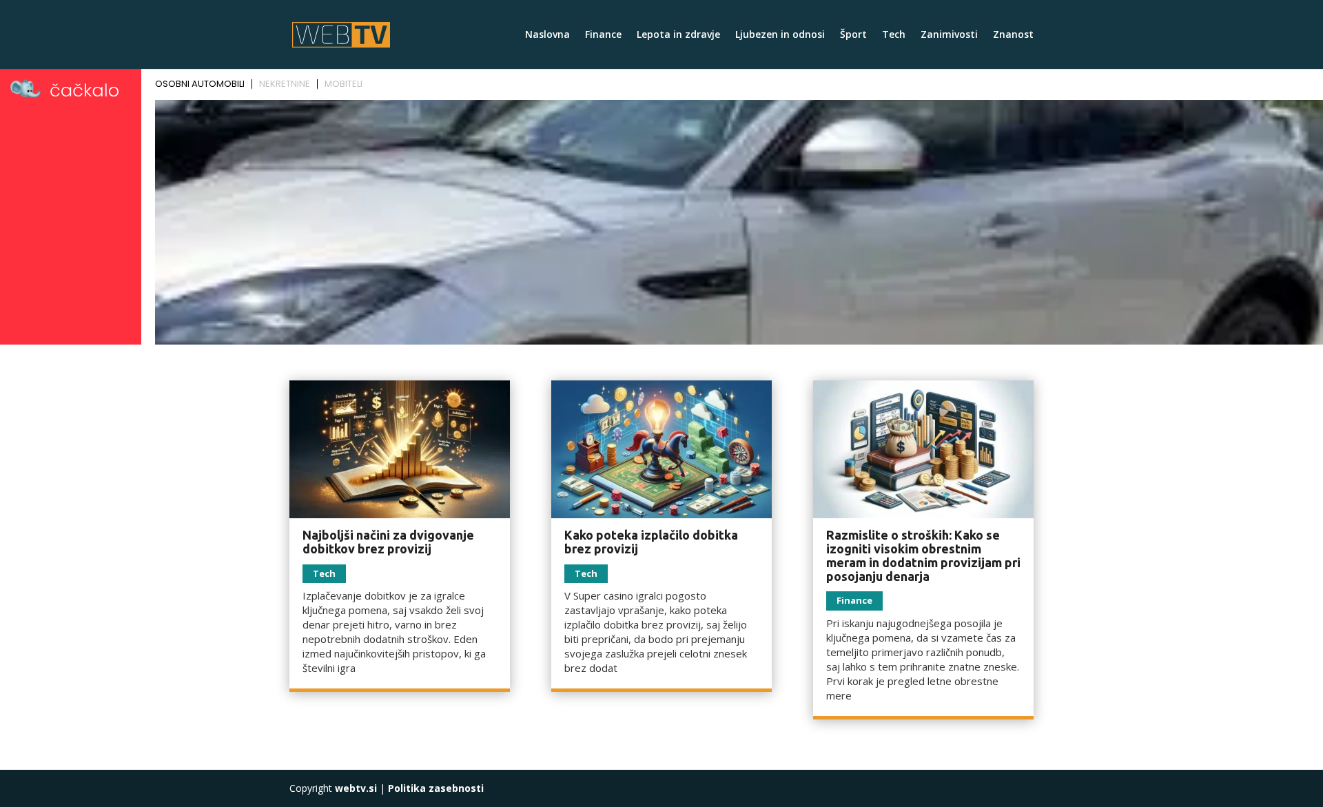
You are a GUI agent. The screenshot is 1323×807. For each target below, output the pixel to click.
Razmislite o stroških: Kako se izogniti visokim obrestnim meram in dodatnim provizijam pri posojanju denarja (923, 555)
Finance (603, 35)
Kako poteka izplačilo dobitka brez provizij (651, 541)
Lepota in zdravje (678, 35)
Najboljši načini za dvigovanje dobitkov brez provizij (388, 541)
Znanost (1013, 35)
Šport (853, 35)
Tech (893, 35)
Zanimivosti (949, 35)
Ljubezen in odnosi (780, 35)
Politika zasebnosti (436, 788)
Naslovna (547, 35)
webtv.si (356, 788)
